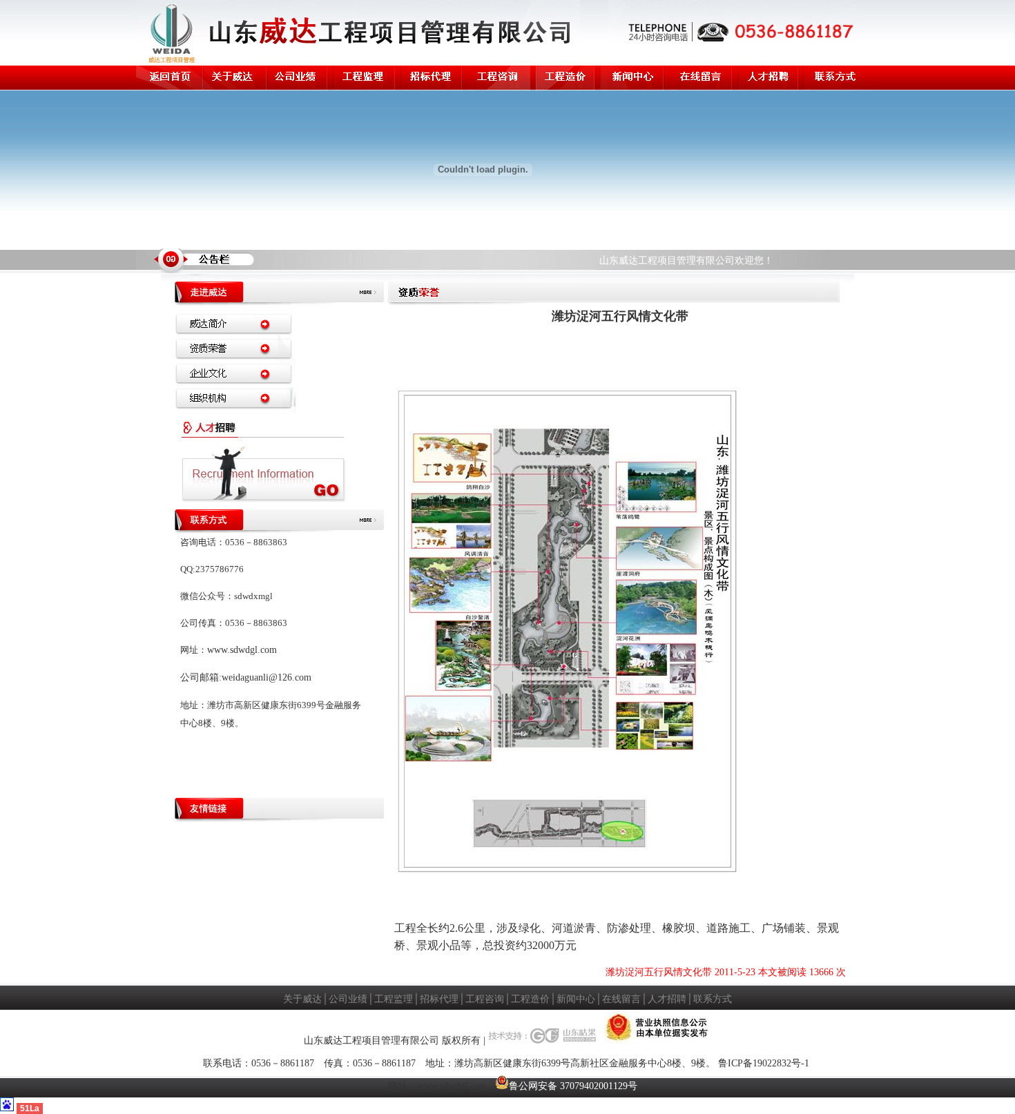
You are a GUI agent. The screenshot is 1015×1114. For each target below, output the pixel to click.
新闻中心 (576, 999)
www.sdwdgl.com (242, 650)
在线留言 (621, 999)
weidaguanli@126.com (266, 677)
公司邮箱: (201, 677)
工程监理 (393, 999)
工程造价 (530, 999)
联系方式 (712, 999)
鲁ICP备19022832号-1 (763, 1063)
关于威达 (302, 999)
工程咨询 (484, 999)
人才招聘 (667, 999)
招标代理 (439, 999)
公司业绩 (348, 999)
